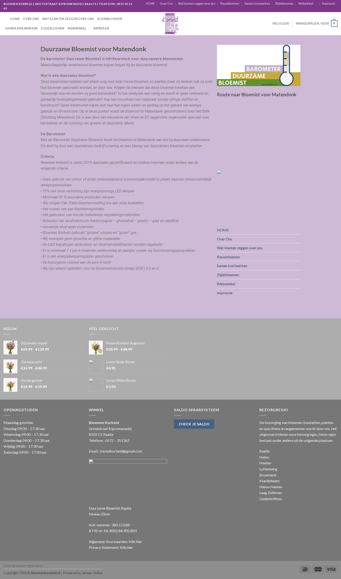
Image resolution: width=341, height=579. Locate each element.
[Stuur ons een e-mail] (330, 9)
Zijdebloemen (284, 3)
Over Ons (166, 3)
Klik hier (135, 541)
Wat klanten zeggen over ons (196, 3)
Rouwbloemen (229, 3)
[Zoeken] (5, 18)
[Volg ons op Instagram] (326, 9)
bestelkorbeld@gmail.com (121, 451)
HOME (150, 3)
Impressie (328, 3)
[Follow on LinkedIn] (335, 9)
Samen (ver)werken (257, 3)
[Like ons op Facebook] (322, 9)
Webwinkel (305, 3)
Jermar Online (92, 573)
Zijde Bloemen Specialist (23, 566)
